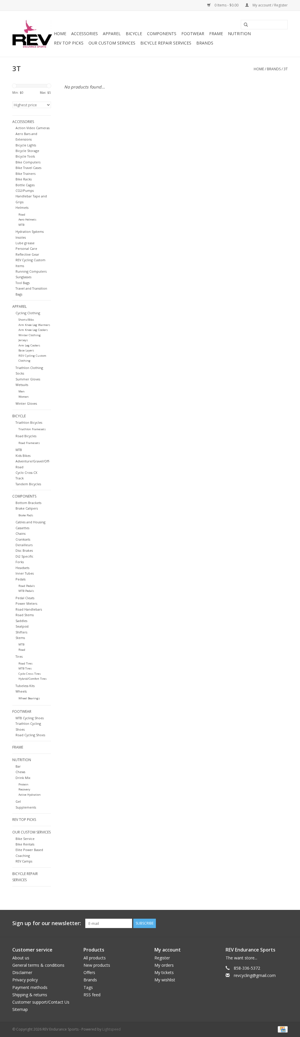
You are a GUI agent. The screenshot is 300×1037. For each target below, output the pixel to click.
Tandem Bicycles (28, 484)
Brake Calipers (27, 508)
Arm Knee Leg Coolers (33, 330)
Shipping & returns (29, 994)
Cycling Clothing (28, 313)
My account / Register (270, 5)
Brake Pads (25, 515)
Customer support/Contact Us (40, 1002)
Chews (20, 772)
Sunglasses (23, 277)
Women (23, 397)
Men (21, 391)
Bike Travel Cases (28, 167)
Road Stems (25, 615)
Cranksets (23, 539)
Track (20, 478)
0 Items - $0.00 (226, 5)
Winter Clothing (29, 335)
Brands (204, 43)
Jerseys (23, 340)
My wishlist (164, 980)
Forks (20, 562)
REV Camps (24, 861)
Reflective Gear (27, 254)
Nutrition (239, 33)
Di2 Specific (24, 556)
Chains (20, 533)
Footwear (192, 33)
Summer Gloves (28, 379)
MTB (21, 225)
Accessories (84, 33)
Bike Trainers (25, 173)
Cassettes (22, 528)
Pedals (20, 579)
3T (286, 68)
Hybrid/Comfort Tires (32, 679)
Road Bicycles (26, 436)
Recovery (24, 789)
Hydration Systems (30, 231)
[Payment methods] (282, 1029)
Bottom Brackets (28, 502)
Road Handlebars (29, 609)
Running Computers (31, 271)
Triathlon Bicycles (29, 422)
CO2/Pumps (25, 190)
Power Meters (26, 603)
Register (162, 958)
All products (94, 958)
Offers (89, 972)
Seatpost (22, 626)
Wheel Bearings (29, 698)
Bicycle (134, 33)
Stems (20, 637)
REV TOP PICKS (68, 43)
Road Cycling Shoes (30, 735)
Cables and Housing (30, 522)
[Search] (244, 25)
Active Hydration (29, 795)
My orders (164, 965)
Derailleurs (24, 545)
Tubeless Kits (25, 686)
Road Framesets (29, 443)
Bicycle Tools (25, 156)
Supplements (26, 807)
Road (21, 214)
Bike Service (25, 838)
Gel (18, 801)
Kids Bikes (23, 455)
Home (60, 33)
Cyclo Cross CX (26, 472)
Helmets (22, 207)
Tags (88, 987)
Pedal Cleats (25, 598)
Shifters (21, 632)
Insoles (21, 237)
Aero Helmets (27, 219)
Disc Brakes (24, 550)
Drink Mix (23, 777)
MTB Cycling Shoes (30, 718)
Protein (23, 784)
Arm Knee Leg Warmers (34, 325)
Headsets (22, 568)
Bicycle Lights (26, 145)
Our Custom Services (111, 43)
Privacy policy (25, 980)
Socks (20, 373)
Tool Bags (23, 283)
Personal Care (26, 248)
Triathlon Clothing (29, 367)
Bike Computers (28, 162)
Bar (18, 766)
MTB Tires (25, 668)
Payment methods (29, 987)
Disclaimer (22, 972)
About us (20, 958)
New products (96, 965)
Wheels (21, 691)
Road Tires (25, 663)
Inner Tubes (25, 573)
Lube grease (25, 243)
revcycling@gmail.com (255, 975)
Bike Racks (24, 179)
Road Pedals (26, 586)
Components (161, 33)
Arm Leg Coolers (29, 345)
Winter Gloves (26, 403)
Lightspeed (111, 1029)
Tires (19, 656)
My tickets (164, 972)
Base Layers (26, 350)
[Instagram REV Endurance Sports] (283, 923)
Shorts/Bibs (26, 320)
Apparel (112, 33)
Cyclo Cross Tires (29, 674)
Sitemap (20, 1009)
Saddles (21, 621)
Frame (216, 33)
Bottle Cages (25, 185)
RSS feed (91, 994)
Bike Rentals (25, 844)
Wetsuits (22, 384)
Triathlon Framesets (32, 429)
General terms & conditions (38, 965)
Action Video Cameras (33, 128)
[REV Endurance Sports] (32, 34)
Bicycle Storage (27, 150)
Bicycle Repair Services (165, 43)
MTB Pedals (26, 591)
